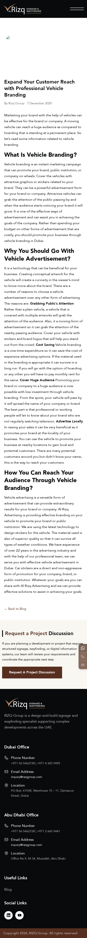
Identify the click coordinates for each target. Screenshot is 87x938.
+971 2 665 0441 (48, 831)
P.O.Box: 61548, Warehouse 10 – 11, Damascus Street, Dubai (42, 793)
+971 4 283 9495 (48, 763)
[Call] (83, 656)
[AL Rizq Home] (22, 9)
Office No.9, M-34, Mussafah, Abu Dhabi (38, 859)
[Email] (83, 665)
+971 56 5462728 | (24, 763)
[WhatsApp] (83, 648)
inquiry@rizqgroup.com (26, 777)
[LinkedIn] (8, 915)
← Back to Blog (15, 609)
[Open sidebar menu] (77, 9)
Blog (8, 889)
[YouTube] (19, 915)
